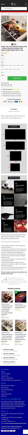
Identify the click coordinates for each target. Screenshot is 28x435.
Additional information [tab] (14, 111)
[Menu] (2, 4)
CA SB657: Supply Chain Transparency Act (11, 380)
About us (3, 371)
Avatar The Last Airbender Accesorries (14, 13)
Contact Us (3, 391)
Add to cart (17, 78)
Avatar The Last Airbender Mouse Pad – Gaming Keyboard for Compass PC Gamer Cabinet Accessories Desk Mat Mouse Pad (7, 309)
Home (2, 13)
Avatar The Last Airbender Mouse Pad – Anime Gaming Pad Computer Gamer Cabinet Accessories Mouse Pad (20, 337)
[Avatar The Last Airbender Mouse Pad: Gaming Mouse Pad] (20, 296)
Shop (5, 13)
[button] (25, 17)
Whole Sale (3, 396)
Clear (2, 72)
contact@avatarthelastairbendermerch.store (15, 423)
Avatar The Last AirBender (9, 281)
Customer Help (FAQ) (6, 394)
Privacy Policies (5, 376)
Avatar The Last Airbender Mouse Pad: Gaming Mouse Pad (20, 305)
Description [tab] (14, 109)
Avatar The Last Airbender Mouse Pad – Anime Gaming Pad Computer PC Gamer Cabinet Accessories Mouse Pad (6, 337)
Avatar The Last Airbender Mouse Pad (16, 279)
